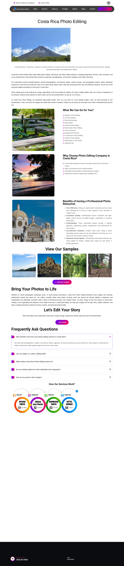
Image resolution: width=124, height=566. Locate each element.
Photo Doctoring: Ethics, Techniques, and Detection (89, 460)
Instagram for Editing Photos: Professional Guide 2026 (37, 461)
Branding (18, 457)
